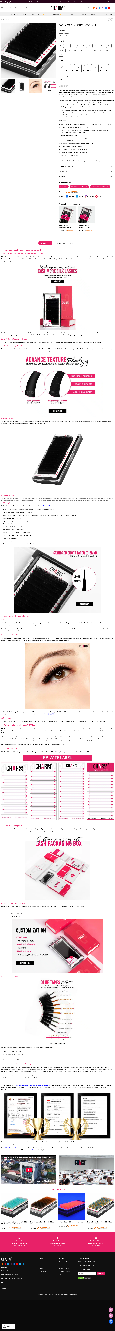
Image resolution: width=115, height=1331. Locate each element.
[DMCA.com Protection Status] (84, 1278)
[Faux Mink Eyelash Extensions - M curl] (67, 214)
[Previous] (1, 1212)
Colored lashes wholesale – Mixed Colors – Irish (43, 1223)
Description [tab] (45, 243)
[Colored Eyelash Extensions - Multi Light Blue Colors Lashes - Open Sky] (14, 1206)
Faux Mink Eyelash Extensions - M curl (65, 226)
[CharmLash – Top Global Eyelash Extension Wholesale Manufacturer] (57, 8)
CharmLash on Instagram (12, 1148)
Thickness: (62, 30)
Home (5, 14)
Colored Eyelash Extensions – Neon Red (70, 1222)
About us (14, 14)
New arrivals (5, 19)
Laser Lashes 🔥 (38, 14)
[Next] (113, 1212)
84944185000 (18, 1278)
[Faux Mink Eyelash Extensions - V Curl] (86, 214)
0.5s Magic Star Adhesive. (50, 714)
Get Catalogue (106, 14)
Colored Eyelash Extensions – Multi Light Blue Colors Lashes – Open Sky (14, 1223)
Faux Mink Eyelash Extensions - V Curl (84, 226)
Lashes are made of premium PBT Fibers (32, 1)
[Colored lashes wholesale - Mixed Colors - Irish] (43, 1206)
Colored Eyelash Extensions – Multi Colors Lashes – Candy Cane (100, 1223)
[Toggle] (111, 166)
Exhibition (70, 14)
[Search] (88, 8)
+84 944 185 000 (91, 1261)
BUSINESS (83, 14)
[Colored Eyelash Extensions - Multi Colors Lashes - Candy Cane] (100, 1206)
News (93, 14)
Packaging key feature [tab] (65, 243)
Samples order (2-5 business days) (74, 1)
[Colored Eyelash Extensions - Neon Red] (71, 1206)
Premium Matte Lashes (49, 506)
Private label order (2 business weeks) (95, 1)
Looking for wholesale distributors (54, 1)
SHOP (25, 14)
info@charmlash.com (19, 1245)
